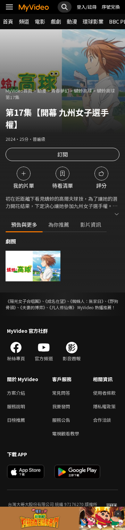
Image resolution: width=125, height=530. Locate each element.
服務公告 (61, 420)
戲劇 (56, 21)
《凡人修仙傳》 (62, 307)
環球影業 (93, 21)
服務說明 (16, 406)
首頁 (8, 21)
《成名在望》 (55, 301)
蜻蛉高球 (83, 90)
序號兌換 (111, 6)
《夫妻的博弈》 (32, 307)
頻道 (24, 21)
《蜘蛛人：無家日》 (86, 301)
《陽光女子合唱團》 (23, 301)
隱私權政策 (104, 406)
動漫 (72, 21)
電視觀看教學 (65, 433)
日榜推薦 (16, 420)
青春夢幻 (60, 90)
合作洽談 (102, 420)
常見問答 (61, 393)
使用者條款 (104, 393)
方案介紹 (16, 393)
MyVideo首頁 (19, 90)
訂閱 (62, 154)
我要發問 (61, 406)
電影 (40, 21)
